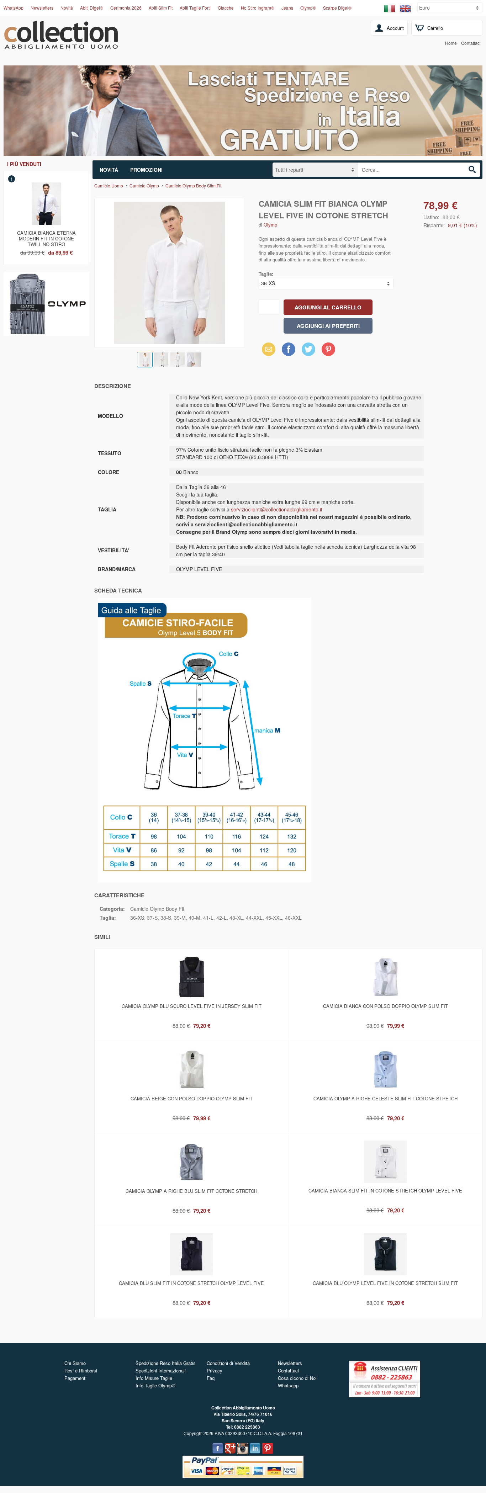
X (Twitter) (308, 351)
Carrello (435, 28)
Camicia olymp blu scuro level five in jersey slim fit (192, 1006)
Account (395, 28)
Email (267, 349)
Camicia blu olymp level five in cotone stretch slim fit (385, 1283)
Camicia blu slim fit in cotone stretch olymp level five (191, 1283)
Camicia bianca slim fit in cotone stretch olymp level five (385, 1190)
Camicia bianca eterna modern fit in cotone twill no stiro (46, 237)
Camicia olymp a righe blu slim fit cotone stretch (191, 1191)
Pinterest (328, 349)
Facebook (288, 349)
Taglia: (266, 273)
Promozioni (146, 169)
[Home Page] (61, 45)
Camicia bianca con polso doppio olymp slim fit (385, 1006)
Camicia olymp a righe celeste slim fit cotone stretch (385, 1098)
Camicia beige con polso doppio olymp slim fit (192, 1098)
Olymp (270, 224)
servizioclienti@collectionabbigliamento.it (276, 509)
